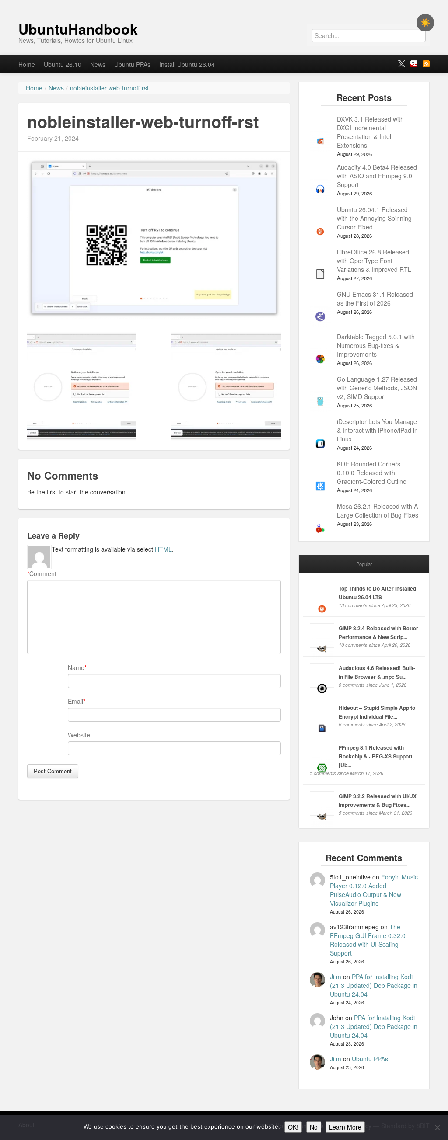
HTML (163, 549)
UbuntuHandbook (78, 29)
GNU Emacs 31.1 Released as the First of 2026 (375, 298)
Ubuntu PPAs (132, 64)
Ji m (335, 976)
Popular (364, 563)
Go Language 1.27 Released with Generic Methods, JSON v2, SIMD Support (377, 388)
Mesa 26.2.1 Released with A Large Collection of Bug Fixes (377, 510)
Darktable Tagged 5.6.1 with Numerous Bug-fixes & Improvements (376, 345)
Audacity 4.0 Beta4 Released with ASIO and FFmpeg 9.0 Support (377, 176)
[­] (224, 4)
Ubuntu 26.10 (62, 64)
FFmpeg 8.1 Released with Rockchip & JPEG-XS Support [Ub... (376, 756)
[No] (437, 1127)
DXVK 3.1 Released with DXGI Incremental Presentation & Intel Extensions (370, 132)
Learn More (345, 1127)
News (97, 64)
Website (79, 734)
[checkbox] (425, 22)
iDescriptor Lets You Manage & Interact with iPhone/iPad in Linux (377, 430)
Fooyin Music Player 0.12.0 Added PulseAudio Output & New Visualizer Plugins (374, 889)
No (314, 1127)
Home (26, 64)
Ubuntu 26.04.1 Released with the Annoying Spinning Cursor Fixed (374, 218)
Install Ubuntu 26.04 (187, 64)
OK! (293, 1127)
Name (76, 667)
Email (75, 701)
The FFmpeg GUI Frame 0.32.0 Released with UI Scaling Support (368, 939)
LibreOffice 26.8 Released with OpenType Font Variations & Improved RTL (374, 260)
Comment (41, 573)
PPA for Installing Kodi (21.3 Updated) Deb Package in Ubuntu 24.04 (373, 985)
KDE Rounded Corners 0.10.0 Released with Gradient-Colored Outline (371, 472)
